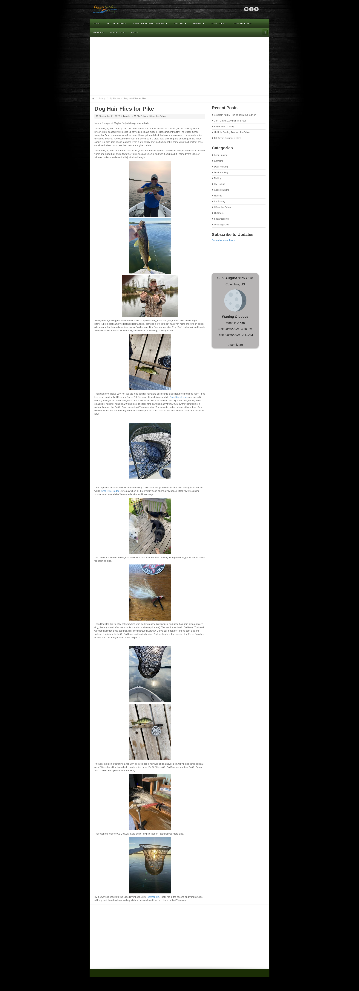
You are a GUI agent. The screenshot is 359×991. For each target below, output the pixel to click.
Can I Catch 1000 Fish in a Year (230, 120)
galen (128, 116)
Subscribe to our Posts (223, 240)
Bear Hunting (221, 155)
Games (97, 32)
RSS (256, 9)
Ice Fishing (219, 201)
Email (246, 9)
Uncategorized (221, 224)
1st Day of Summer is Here (227, 138)
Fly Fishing (115, 98)
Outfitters (217, 23)
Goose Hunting (221, 190)
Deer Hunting (221, 166)
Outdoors (218, 213)
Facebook (251, 9)
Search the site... (265, 32)
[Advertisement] (179, 66)
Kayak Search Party (224, 126)
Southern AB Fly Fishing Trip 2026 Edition (235, 115)
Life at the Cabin (157, 116)
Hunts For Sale (242, 23)
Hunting (178, 23)
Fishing (197, 23)
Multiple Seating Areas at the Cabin (232, 132)
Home (96, 23)
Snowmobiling (221, 219)
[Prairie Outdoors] (105, 9)
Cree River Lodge (179, 397)
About (134, 32)
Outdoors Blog (116, 23)
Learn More (235, 344)
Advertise (116, 32)
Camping (218, 161)
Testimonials (152, 897)
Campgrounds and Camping (148, 23)
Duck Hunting (221, 172)
